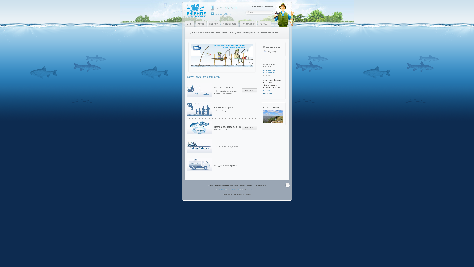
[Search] (248, 12)
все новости (267, 94)
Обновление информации (269, 71)
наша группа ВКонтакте (224, 14)
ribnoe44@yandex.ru (252, 189)
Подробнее (249, 90)
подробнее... (267, 90)
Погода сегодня (271, 52)
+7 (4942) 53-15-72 (235, 189)
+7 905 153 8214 (224, 189)
